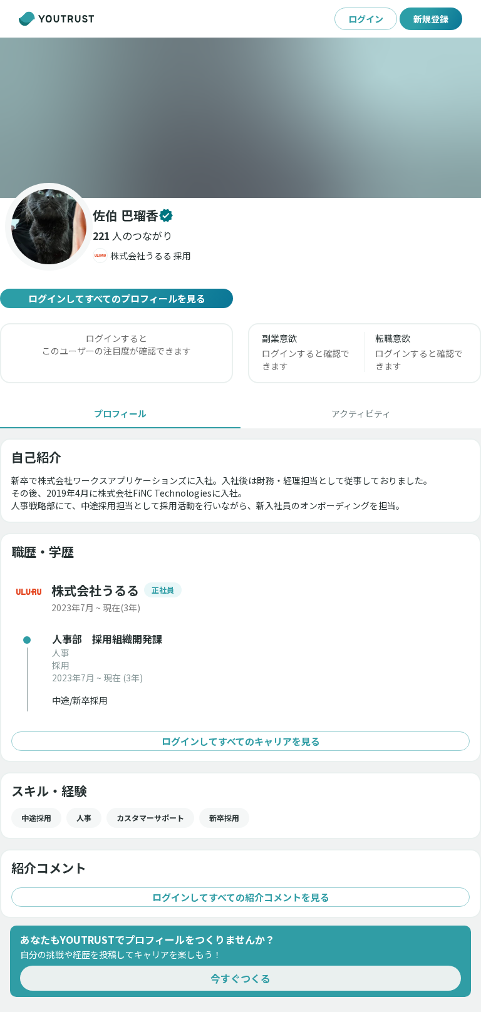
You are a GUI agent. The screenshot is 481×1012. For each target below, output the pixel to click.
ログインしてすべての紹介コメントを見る (240, 897)
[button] (240, 118)
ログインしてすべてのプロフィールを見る (116, 298)
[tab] (120, 413)
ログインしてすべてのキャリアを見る (241, 741)
